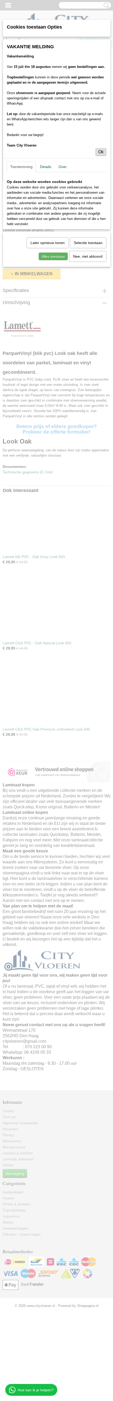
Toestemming (21, 167)
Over (63, 167)
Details (45, 167)
